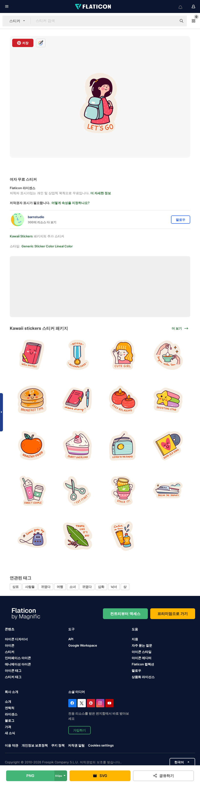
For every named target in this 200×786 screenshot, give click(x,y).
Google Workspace (82, 645)
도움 (135, 629)
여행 (60, 587)
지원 (135, 639)
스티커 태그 (13, 677)
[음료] (32, 491)
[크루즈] (168, 491)
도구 (71, 629)
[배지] (77, 355)
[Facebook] (72, 703)
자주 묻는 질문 (142, 645)
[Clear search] (170, 21)
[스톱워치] (32, 536)
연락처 (9, 708)
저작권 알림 (76, 745)
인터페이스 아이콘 (18, 658)
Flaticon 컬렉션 (143, 664)
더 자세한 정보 (100, 193)
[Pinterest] (91, 703)
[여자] (123, 355)
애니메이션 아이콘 (18, 664)
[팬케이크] (32, 400)
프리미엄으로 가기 (173, 613)
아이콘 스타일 (141, 652)
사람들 (30, 587)
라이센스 (11, 714)
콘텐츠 (9, 629)
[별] (168, 400)
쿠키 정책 (58, 745)
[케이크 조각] (77, 445)
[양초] (123, 400)
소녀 (73, 587)
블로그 (9, 720)
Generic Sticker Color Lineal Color (47, 246)
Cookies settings (101, 745)
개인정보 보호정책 (35, 745)
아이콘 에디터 (141, 658)
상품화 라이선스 (143, 677)
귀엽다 (45, 587)
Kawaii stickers (21, 236)
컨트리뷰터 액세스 (125, 613)
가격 (8, 727)
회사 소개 (11, 692)
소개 (8, 701)
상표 (15, 587)
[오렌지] (32, 445)
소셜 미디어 (76, 692)
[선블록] (123, 536)
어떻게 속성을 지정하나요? (70, 203)
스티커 (9, 652)
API (70, 639)
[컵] (123, 491)
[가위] (77, 491)
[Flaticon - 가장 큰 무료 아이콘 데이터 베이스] (93, 6)
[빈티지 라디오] (123, 445)
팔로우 (136, 670)
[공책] (32, 355)
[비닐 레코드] (168, 445)
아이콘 (9, 645)
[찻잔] (168, 355)
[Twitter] (82, 703)
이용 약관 (11, 745)
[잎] (77, 536)
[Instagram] (100, 703)
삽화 (101, 587)
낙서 (114, 587)
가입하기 (79, 730)
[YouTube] (109, 703)
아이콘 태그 (13, 670)
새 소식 (10, 733)
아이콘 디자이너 (16, 639)
